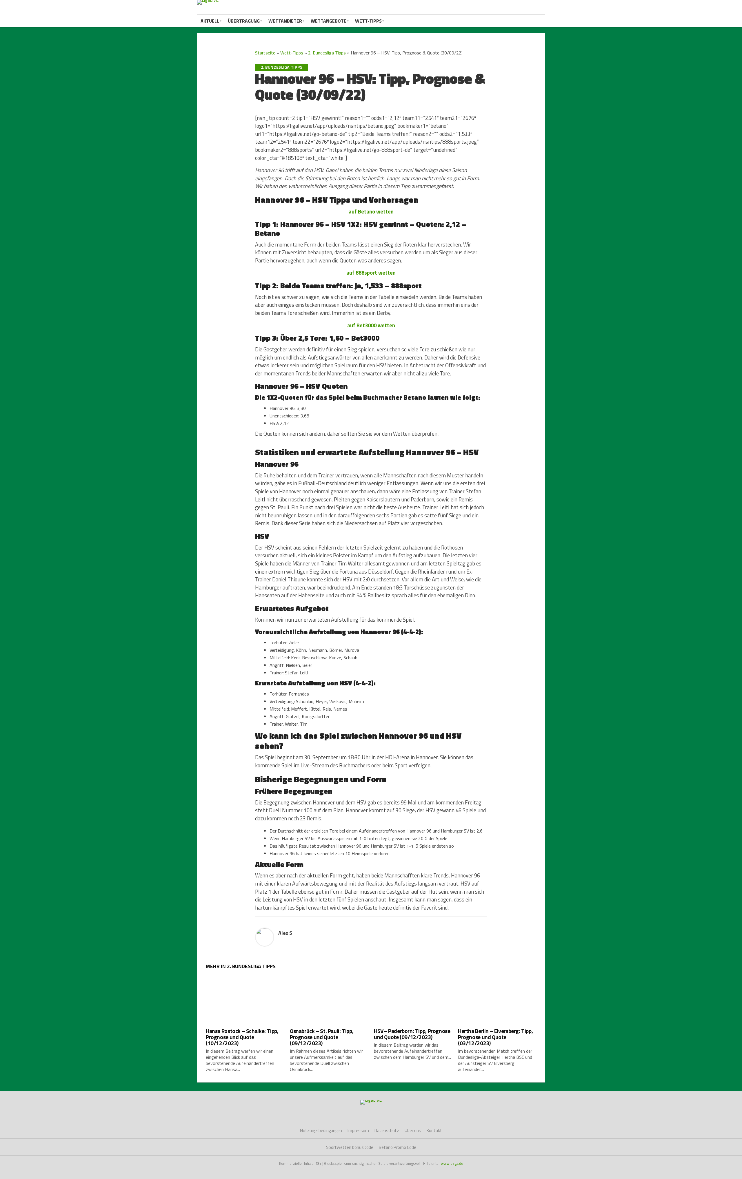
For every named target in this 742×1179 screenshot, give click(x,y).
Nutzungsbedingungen (321, 1130)
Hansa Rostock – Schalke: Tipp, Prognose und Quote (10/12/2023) (242, 1037)
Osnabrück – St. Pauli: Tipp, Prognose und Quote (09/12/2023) (321, 1037)
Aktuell (210, 20)
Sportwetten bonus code (349, 1147)
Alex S (285, 933)
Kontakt (434, 1130)
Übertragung (244, 20)
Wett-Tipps (368, 20)
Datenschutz (386, 1130)
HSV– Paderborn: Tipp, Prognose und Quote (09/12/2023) (412, 1034)
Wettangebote (328, 20)
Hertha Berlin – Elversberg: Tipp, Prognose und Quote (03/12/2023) (495, 1037)
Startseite (265, 52)
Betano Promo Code (397, 1147)
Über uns (413, 1130)
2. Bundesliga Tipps (327, 52)
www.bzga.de (452, 1163)
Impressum (358, 1130)
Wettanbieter (285, 20)
